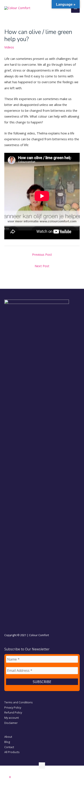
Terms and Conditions (18, 702)
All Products (12, 752)
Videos (9, 47)
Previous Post (42, 254)
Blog (7, 742)
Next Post (42, 266)
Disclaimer (11, 723)
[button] (10, 777)
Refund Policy (13, 712)
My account (11, 718)
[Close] (1, 286)
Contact (9, 747)
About (8, 737)
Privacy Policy (12, 707)
